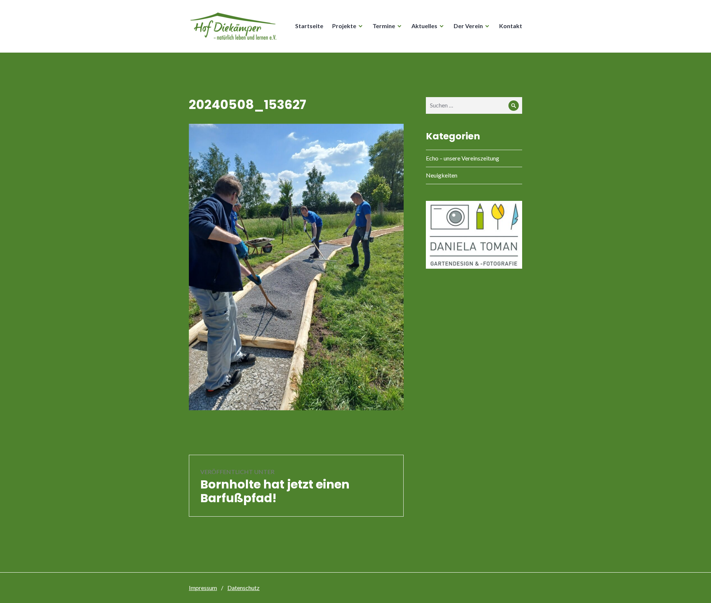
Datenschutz (243, 587)
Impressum (203, 587)
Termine (384, 25)
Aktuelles (424, 25)
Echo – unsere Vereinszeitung (462, 158)
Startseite (309, 25)
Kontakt (510, 25)
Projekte (344, 25)
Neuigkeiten (441, 175)
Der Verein (468, 25)
